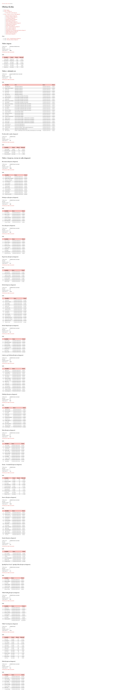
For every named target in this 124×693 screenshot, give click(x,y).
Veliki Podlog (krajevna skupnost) (12, 31)
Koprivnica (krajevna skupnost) (11, 19)
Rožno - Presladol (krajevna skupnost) (13, 26)
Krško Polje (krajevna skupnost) (11, 21)
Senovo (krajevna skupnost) (11, 27)
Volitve (3, 3)
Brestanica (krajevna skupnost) (11, 15)
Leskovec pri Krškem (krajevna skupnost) (13, 23)
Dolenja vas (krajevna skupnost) (11, 17)
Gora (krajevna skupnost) (10, 18)
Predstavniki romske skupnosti (11, 12)
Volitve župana (6, 10)
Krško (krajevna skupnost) (10, 20)
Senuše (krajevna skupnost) (11, 29)
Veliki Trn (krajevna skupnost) (11, 32)
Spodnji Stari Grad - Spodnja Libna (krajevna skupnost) (16, 30)
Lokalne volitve (7, 3)
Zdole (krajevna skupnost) (10, 34)
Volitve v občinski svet (8, 11)
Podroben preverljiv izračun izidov (8, 52)
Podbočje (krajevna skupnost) (11, 24)
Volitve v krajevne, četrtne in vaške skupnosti (12, 14)
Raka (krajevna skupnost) (10, 25)
